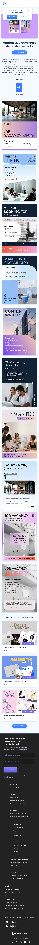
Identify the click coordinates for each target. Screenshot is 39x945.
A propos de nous (15, 787)
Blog (14, 831)
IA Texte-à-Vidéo (10, 899)
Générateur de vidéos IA (12, 889)
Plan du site (13, 810)
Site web (15, 848)
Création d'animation (17, 865)
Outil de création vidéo (17, 878)
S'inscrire (10, 770)
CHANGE (12, 17)
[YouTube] (25, 942)
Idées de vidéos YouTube (12, 912)
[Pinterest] (16, 942)
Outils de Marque (18, 827)
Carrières (12, 794)
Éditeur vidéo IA (9, 896)
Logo (14, 842)
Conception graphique (19, 845)
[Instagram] (12, 942)
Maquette (16, 851)
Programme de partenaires (18, 813)
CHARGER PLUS (19, 726)
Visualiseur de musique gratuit (19, 862)
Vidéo (14, 839)
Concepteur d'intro (16, 872)
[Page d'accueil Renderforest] (4, 3)
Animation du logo (16, 869)
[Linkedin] (29, 942)
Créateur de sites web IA (12, 902)
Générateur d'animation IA (12, 892)
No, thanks (24, 17)
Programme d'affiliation (17, 800)
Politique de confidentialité (18, 803)
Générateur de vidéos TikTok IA (14, 908)
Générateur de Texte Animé (19, 875)
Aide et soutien (14, 797)
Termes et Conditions (16, 807)
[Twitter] (21, 942)
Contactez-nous (15, 791)
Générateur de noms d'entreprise (15, 905)
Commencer (19, 52)
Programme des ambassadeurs (19, 816)
